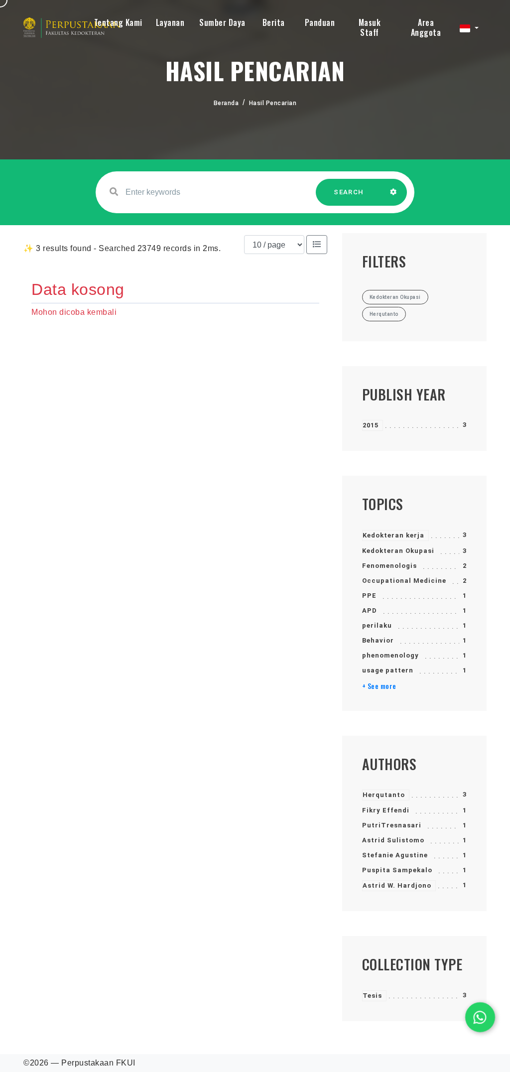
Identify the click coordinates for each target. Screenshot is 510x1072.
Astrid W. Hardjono (397, 885)
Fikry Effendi (385, 810)
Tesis (372, 995)
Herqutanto (384, 795)
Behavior (378, 640)
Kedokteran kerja (393, 535)
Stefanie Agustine (395, 855)
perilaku (377, 625)
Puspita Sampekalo (397, 870)
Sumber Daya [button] (222, 22)
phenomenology (390, 655)
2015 (371, 425)
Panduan (320, 22)
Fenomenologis (389, 565)
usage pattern (387, 670)
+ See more (379, 686)
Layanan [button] (170, 22)
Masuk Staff (370, 27)
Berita (273, 22)
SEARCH (349, 192)
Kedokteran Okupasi (398, 550)
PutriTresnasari (391, 825)
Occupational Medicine (404, 580)
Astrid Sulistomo (393, 840)
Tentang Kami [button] (118, 22)
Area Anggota (426, 27)
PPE (369, 595)
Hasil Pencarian (273, 103)
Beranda (226, 103)
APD (369, 610)
